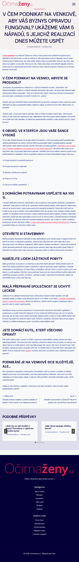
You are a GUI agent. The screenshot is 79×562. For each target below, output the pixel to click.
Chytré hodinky (39, 527)
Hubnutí (40, 509)
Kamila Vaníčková (34, 47)
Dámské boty (39, 524)
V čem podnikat (8, 56)
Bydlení (39, 506)
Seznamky (40, 499)
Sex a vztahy (39, 492)
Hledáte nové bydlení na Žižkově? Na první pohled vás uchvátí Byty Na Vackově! (60, 399)
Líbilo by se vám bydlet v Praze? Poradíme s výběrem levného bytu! (20, 428)
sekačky (28, 351)
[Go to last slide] (5, 431)
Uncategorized (39, 9)
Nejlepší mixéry (39, 531)
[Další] (73, 431)
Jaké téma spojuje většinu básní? (58, 427)
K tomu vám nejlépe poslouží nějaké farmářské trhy (49, 222)
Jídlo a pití (40, 502)
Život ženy (39, 520)
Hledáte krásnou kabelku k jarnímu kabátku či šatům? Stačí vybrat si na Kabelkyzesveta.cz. (19, 399)
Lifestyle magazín (39, 534)
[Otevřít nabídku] (74, 4)
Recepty (39, 495)
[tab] (35, 442)
